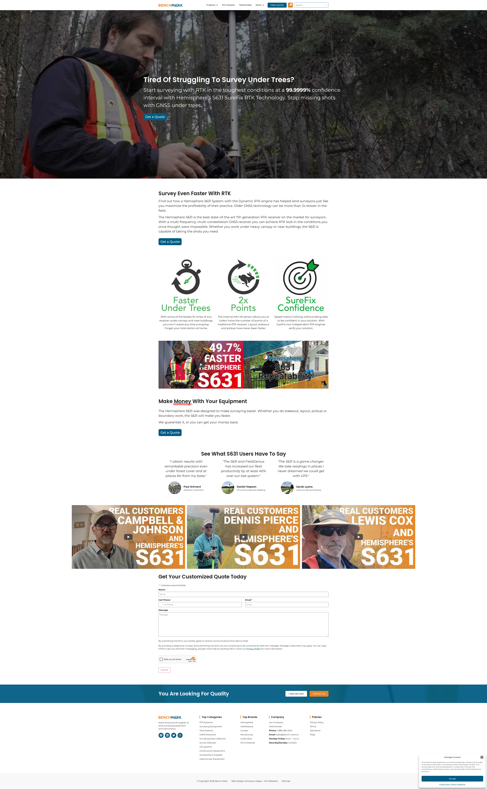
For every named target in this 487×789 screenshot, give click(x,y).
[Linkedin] (167, 735)
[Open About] (263, 5)
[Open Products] (217, 5)
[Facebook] (161, 735)
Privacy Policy (254, 649)
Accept (452, 778)
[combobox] (162, 604)
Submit (164, 670)
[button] (482, 757)
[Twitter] (173, 735)
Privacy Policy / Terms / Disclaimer (452, 784)
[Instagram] (180, 735)
